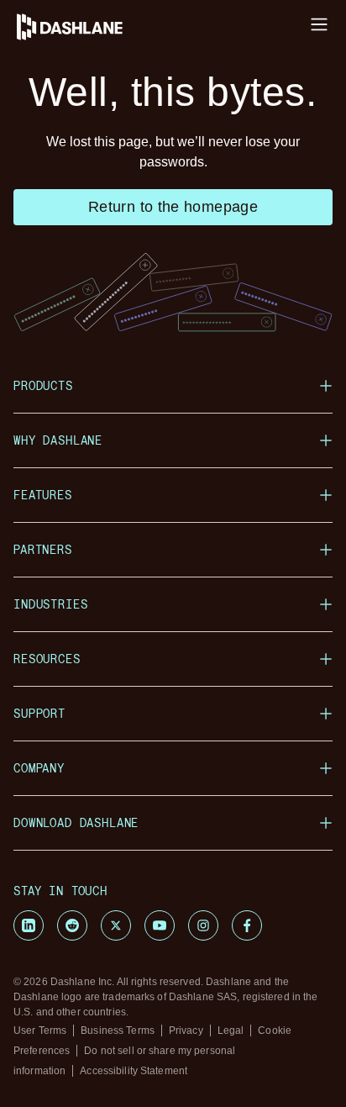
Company (39, 768)
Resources (47, 658)
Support (39, 713)
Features (42, 495)
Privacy (186, 1030)
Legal (231, 1030)
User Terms (39, 1030)
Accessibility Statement (133, 1071)
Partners (42, 549)
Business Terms (118, 1030)
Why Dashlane (57, 440)
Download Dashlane (76, 822)
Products (43, 385)
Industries (50, 604)
